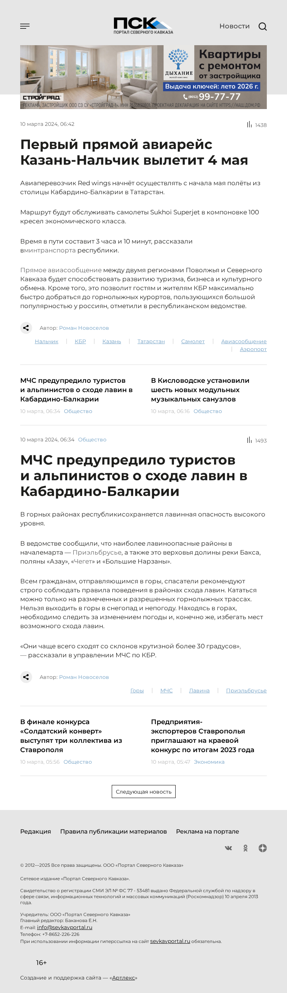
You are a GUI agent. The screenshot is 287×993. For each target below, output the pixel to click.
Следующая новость (144, 791)
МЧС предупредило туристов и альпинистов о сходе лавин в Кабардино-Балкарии (76, 389)
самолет (193, 341)
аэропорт (253, 349)
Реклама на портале (207, 831)
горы (137, 690)
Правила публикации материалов (113, 831)
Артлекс (123, 977)
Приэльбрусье (246, 690)
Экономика (209, 761)
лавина (199, 690)
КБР (80, 341)
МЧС (166, 690)
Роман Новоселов (84, 328)
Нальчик (46, 341)
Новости (234, 26)
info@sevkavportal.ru (64, 927)
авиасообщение (244, 341)
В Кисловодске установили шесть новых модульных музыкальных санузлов (200, 389)
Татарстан (151, 341)
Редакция (35, 831)
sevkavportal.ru (170, 941)
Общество (78, 411)
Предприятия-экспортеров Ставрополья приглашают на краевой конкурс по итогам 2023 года (202, 736)
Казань (111, 341)
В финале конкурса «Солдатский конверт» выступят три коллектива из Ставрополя (71, 736)
